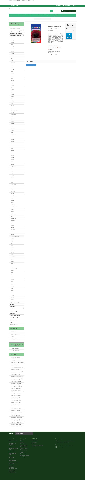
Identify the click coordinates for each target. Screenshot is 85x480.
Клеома (12, 143)
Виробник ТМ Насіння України (16, 424)
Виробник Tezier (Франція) (15, 410)
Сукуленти (12, 263)
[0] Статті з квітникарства (15, 350)
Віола (12, 78)
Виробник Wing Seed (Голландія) (16, 417)
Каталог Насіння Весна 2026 (15, 28)
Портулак (12, 238)
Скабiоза (12, 261)
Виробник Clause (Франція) (15, 365)
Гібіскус (12, 98)
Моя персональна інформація (37, 445)
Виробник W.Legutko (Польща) (16, 415)
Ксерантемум (13, 166)
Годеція (12, 103)
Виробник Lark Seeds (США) (16, 381)
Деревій (12, 277)
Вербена (12, 76)
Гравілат (12, 112)
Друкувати (51, 52)
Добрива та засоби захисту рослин (15, 321)
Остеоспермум (13, 214)
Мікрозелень (12, 304)
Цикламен (12, 279)
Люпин (12, 182)
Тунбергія (12, 274)
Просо (12, 243)
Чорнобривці (13, 62)
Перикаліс (12, 234)
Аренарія (12, 51)
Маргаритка (13, 191)
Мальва (12, 189)
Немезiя (12, 211)
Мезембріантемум (14, 196)
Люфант (12, 186)
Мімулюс (12, 198)
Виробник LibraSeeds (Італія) (16, 383)
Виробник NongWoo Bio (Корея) (16, 388)
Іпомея (12, 126)
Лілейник (12, 177)
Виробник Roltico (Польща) (15, 397)
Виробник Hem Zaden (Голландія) (16, 378)
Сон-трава (12, 265)
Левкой (12, 171)
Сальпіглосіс (13, 250)
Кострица (12, 157)
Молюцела (13, 207)
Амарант (12, 44)
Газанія (12, 83)
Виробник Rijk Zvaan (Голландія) (16, 395)
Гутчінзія (12, 116)
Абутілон (12, 37)
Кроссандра (13, 162)
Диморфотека (13, 114)
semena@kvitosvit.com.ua (64, 447)
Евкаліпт (12, 290)
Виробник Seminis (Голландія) (16, 402)
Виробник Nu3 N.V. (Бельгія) (16, 390)
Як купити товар (13, 338)
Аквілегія (12, 40)
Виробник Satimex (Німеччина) (16, 400)
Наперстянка (13, 204)
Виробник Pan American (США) (16, 393)
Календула (13, 128)
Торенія (12, 281)
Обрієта (12, 216)
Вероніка (12, 80)
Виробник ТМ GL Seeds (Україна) (16, 422)
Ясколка (12, 299)
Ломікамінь (13, 135)
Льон (11, 173)
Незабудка (12, 209)
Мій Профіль (35, 439)
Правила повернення (14, 332)
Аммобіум (12, 46)
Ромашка (12, 247)
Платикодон (13, 232)
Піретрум (12, 225)
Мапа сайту (22, 456)
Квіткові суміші (13, 284)
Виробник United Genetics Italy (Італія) (17, 413)
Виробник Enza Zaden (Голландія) (17, 371)
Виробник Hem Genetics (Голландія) (17, 376)
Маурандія (12, 195)
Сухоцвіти (12, 266)
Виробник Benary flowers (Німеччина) (17, 362)
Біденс (12, 67)
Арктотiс (12, 55)
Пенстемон (13, 229)
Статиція (12, 259)
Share (54, 47)
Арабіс (12, 241)
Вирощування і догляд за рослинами (17, 345)
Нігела (12, 213)
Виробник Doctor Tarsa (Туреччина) (17, 367)
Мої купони (34, 446)
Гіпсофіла (12, 101)
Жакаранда (13, 123)
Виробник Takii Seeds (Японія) (16, 408)
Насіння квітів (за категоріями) (15, 35)
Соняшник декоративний (15, 236)
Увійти (74, 5)
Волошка (12, 73)
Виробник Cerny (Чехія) (15, 364)
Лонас (12, 180)
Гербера (12, 96)
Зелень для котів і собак (14, 311)
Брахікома (12, 69)
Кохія (12, 153)
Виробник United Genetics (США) (16, 412)
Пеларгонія (13, 220)
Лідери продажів (23, 443)
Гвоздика (12, 87)
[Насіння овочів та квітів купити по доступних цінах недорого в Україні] (42, 2)
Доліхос (12, 121)
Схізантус (12, 270)
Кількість (68, 28)
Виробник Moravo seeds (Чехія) (16, 386)
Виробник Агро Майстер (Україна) (16, 420)
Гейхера (12, 89)
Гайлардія (12, 85)
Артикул (49, 30)
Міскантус (12, 202)
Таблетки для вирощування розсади (15, 318)
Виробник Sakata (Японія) (15, 398)
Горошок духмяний (14, 110)
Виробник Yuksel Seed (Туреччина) (17, 419)
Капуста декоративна (14, 137)
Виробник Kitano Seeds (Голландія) (17, 379)
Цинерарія (12, 286)
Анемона (12, 49)
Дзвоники (12, 150)
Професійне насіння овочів (15, 31)
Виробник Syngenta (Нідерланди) (16, 404)
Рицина (12, 245)
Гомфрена (12, 107)
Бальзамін (12, 64)
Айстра (12, 58)
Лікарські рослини (12, 460)
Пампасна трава (13, 218)
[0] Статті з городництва (15, 348)
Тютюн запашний (14, 268)
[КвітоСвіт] (19, 10)
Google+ (59, 47)
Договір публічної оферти (15, 339)
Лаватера (12, 164)
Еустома (12, 295)
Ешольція (12, 297)
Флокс (12, 275)
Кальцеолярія (13, 134)
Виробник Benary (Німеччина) (16, 360)
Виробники (13, 354)
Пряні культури (12, 308)
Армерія (12, 53)
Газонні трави (12, 313)
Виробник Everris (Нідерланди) (16, 372)
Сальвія (12, 252)
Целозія (12, 283)
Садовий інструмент (13, 324)
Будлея (12, 71)
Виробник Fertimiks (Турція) (15, 374)
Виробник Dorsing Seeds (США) (16, 369)
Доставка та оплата (14, 331)
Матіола (12, 193)
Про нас (12, 336)
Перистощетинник (14, 223)
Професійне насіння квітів (15, 302)
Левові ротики (13, 184)
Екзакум (12, 293)
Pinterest (50, 49)
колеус (12, 148)
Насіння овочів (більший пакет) (16, 33)
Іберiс (12, 125)
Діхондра (12, 119)
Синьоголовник (13, 256)
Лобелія (12, 175)
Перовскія (12, 227)
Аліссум (12, 42)
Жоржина (12, 94)
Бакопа (12, 60)
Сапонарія (12, 254)
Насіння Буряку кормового (15, 315)
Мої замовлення (35, 440)
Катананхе (12, 141)
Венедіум (12, 74)
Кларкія (12, 144)
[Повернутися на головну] (10, 19)
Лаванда (12, 159)
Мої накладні (34, 442)
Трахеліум (12, 272)
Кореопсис (12, 155)
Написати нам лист (68, 5)
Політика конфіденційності (15, 334)
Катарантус (13, 139)
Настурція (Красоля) (14, 205)
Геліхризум (13, 92)
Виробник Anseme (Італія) (15, 357)
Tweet (50, 47)
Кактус (12, 132)
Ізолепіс (12, 130)
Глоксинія (12, 105)
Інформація (13, 328)
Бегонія (12, 65)
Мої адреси (34, 443)
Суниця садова (12, 306)
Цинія (12, 288)
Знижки (21, 440)
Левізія (12, 168)
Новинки (21, 442)
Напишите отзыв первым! (55, 51)
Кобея (12, 146)
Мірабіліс (12, 200)
